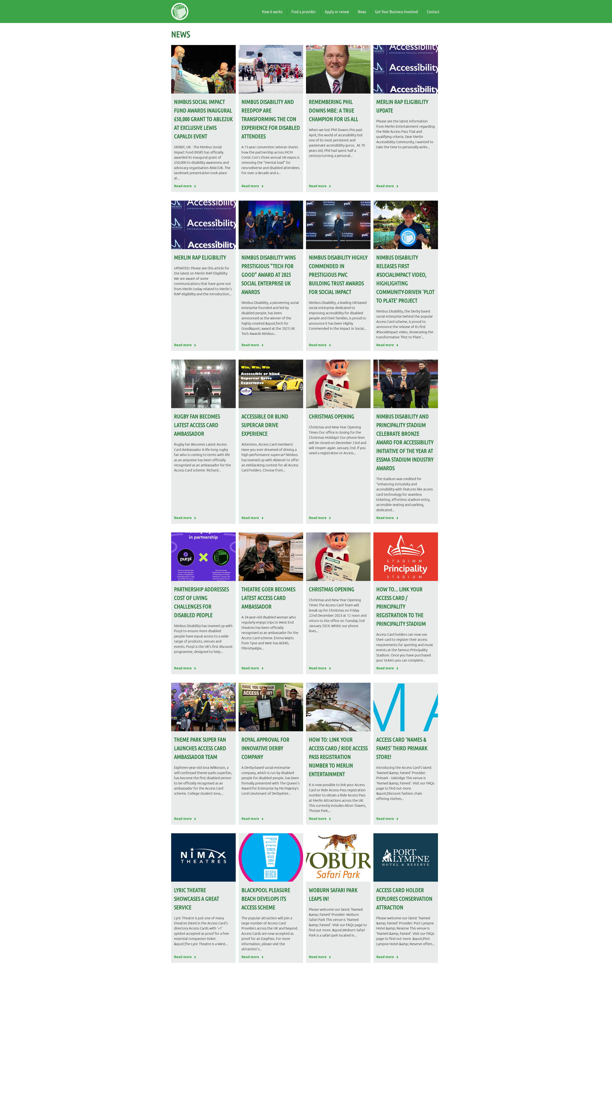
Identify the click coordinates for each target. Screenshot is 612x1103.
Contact (433, 11)
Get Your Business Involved (396, 11)
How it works (272, 11)
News (362, 11)
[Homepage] (179, 11)
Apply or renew (337, 11)
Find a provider (303, 11)
